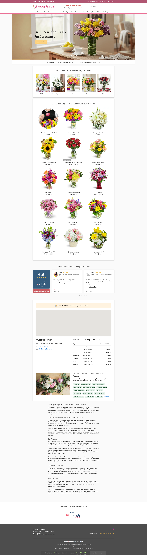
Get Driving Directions (45, 349)
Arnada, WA (76, 384)
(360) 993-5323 (43, 346)
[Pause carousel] (71, 56)
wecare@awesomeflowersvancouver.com (44, 535)
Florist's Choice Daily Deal (64, 274)
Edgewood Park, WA (102, 387)
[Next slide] (116, 36)
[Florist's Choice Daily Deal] (56, 274)
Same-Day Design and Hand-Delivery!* (44, 1)
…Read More (92, 287)
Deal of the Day (41, 12)
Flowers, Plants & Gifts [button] (93, 12)
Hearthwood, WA (90, 396)
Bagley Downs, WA (85, 384)
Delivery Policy (89, 548)
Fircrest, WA (99, 390)
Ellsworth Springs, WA (79, 390)
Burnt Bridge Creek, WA (98, 384)
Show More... (107, 396)
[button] (79, 295)
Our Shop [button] (105, 12)
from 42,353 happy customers (61, 62)
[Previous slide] (30, 36)
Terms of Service (58, 548)
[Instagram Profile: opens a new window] (113, 530)
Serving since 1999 (90, 62)
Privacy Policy (67, 548)
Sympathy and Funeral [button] (77, 12)
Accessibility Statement (78, 548)
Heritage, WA (99, 396)
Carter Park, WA (77, 387)
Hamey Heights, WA (87, 393)
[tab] (73, 55)
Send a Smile (40, 42)
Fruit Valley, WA (77, 393)
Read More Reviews (41, 291)
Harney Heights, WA (99, 393)
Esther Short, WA (90, 390)
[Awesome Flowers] (45, 6)
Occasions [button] (57, 12)
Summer (50, 12)
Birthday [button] (65, 12)
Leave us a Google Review (106, 533)
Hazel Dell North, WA (78, 396)
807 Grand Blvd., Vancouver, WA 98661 (43, 531)
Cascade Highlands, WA (89, 387)
